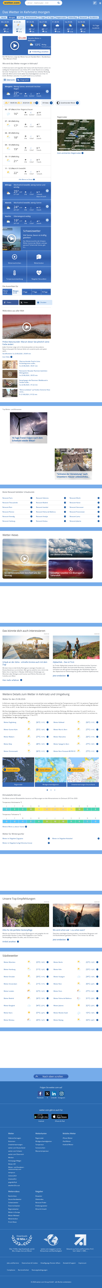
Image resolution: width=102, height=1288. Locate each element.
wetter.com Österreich (16, 1154)
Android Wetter (68, 1145)
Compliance (11, 1270)
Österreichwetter (14, 1206)
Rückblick (94, 17)
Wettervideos (14, 1191)
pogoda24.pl (12, 1182)
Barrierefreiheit (23, 1270)
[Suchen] (58, 2)
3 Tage (20, 17)
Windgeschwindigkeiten (43, 1141)
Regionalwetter (13, 1209)
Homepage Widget (14, 1161)
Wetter (11, 1133)
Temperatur (39, 1145)
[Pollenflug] (95, 3)
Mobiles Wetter (69, 1133)
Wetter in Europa (14, 1212)
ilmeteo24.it (12, 1179)
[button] (26, 91)
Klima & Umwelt (41, 1209)
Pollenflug (73, 17)
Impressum (82, 1263)
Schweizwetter (13, 1202)
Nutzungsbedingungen (39, 1270)
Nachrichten (12, 1196)
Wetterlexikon (13, 1219)
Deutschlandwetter (14, 1199)
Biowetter (38, 1196)
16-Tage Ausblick (95, 26)
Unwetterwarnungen (15, 1145)
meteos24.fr (12, 1176)
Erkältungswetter (41, 1206)
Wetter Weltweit (13, 1215)
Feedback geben (47, 47)
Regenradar (61, 17)
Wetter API (12, 1164)
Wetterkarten (41, 1133)
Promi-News (12, 1222)
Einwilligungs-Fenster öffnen (50, 1263)
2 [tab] (51, 790)
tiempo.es (11, 1172)
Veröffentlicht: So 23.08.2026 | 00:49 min (16, 354)
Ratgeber (39, 1191)
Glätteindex (39, 1199)
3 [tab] (54, 790)
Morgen (12, 17)
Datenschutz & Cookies (30, 1263)
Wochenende (31, 17)
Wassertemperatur (42, 1151)
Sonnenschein (40, 1148)
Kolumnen (11, 1141)
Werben (11, 1157)
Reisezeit (83, 17)
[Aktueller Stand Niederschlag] (76, 135)
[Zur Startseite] (12, 3)
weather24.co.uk (14, 1185)
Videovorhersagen (14, 1138)
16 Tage (50, 17)
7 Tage (42, 17)
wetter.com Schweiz (15, 1151)
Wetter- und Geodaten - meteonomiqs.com (16, 1168)
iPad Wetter (67, 1141)
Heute (3, 17)
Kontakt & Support (69, 1263)
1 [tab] (47, 790)
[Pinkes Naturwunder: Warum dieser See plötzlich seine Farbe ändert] (26, 326)
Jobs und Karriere (13, 1263)
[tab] (9, 80)
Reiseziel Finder (40, 1202)
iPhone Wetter (68, 1138)
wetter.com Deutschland (16, 1148)
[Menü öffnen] (99, 3)
